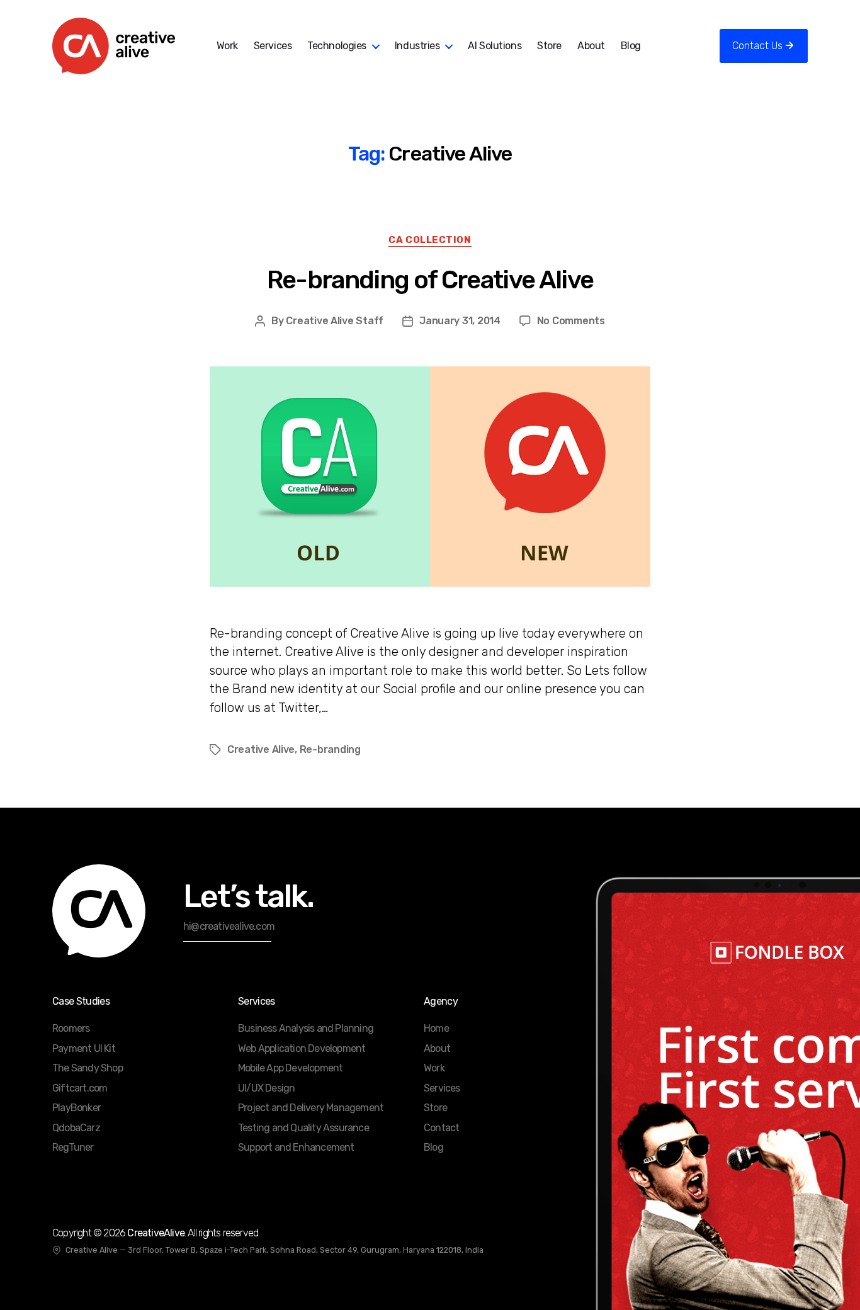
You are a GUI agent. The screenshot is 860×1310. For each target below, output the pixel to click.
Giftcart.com (79, 1088)
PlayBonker (76, 1108)
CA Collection (429, 240)
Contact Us (757, 46)
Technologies (336, 46)
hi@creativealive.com (228, 926)
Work (227, 46)
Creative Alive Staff (334, 321)
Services (272, 46)
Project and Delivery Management (310, 1108)
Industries (417, 46)
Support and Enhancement (296, 1147)
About (591, 46)
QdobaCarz (76, 1128)
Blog (631, 46)
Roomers (70, 1028)
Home (436, 1028)
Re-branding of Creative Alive (430, 280)
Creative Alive (261, 749)
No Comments (571, 321)
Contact (441, 1128)
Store (549, 46)
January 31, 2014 (460, 321)
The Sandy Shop (87, 1068)
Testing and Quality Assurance (303, 1128)
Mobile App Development (290, 1068)
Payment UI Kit (83, 1048)
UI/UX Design (266, 1088)
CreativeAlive (155, 1233)
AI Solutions (494, 46)
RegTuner (73, 1147)
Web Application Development (301, 1048)
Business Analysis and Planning (305, 1028)
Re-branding (330, 749)
